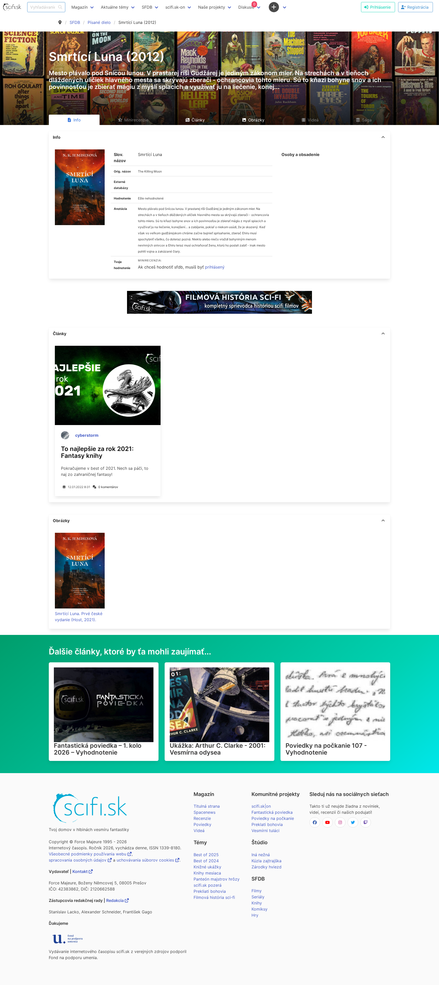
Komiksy (260, 909)
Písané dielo (99, 22)
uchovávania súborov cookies (146, 860)
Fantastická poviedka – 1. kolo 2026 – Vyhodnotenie (98, 749)
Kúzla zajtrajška (266, 860)
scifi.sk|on (261, 806)
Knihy (257, 902)
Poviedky (202, 824)
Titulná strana (207, 806)
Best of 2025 (206, 854)
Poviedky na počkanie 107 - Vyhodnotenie (326, 749)
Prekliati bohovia (210, 891)
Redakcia (115, 900)
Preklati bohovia (267, 824)
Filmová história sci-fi (214, 897)
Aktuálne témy (115, 7)
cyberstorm (87, 435)
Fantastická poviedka (272, 812)
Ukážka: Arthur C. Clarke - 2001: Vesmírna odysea (217, 749)
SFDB (75, 22)
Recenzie (202, 818)
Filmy (257, 890)
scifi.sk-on (175, 7)
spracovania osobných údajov (78, 860)
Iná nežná (261, 854)
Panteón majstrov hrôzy (217, 879)
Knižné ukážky (207, 866)
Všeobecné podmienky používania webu (88, 853)
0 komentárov (108, 487)
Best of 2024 (206, 860)
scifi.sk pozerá (208, 885)
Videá (199, 830)
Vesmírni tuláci (265, 830)
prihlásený (215, 267)
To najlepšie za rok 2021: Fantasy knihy (97, 452)
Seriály (258, 896)
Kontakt (80, 871)
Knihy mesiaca (207, 872)
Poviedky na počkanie (273, 818)
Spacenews (204, 812)
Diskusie (246, 6)
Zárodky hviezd (266, 866)
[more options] (383, 137)
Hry (255, 915)
